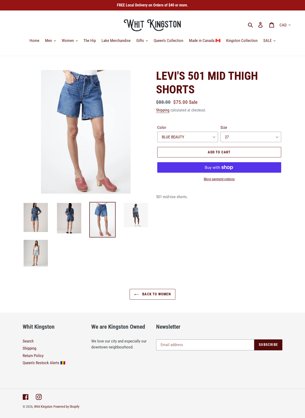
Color (161, 127)
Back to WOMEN (156, 294)
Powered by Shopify (66, 406)
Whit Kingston (43, 406)
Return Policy (33, 355)
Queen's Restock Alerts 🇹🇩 (44, 362)
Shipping (162, 110)
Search (28, 341)
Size (223, 127)
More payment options (219, 179)
